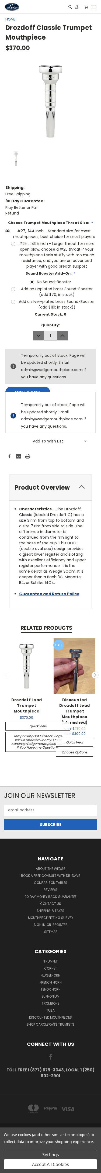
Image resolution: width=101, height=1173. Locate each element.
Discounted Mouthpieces (50, 1017)
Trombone (50, 1003)
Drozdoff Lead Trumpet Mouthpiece (26, 705)
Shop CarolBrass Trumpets (50, 1024)
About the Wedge (50, 868)
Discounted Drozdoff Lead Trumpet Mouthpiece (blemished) (74, 711)
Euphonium (51, 996)
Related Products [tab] (46, 628)
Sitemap (50, 931)
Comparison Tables (50, 882)
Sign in (40, 924)
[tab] (50, 488)
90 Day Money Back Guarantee (50, 896)
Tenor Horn (51, 989)
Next (95, 675)
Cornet (50, 968)
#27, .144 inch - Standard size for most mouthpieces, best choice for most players (54, 233)
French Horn (51, 982)
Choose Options (74, 752)
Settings (50, 1155)
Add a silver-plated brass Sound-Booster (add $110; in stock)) (57, 304)
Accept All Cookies (50, 1164)
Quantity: (50, 325)
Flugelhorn (50, 975)
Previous (6, 675)
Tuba (50, 1010)
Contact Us (50, 903)
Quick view (38, 726)
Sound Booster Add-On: (50, 273)
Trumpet (51, 961)
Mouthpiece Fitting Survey (50, 917)
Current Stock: (50, 314)
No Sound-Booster (54, 282)
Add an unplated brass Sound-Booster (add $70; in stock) (57, 291)
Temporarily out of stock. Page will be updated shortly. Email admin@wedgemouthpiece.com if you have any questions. (37, 742)
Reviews (50, 889)
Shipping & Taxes (50, 910)
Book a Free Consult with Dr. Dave (50, 875)
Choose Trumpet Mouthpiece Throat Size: (50, 222)
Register (60, 924)
